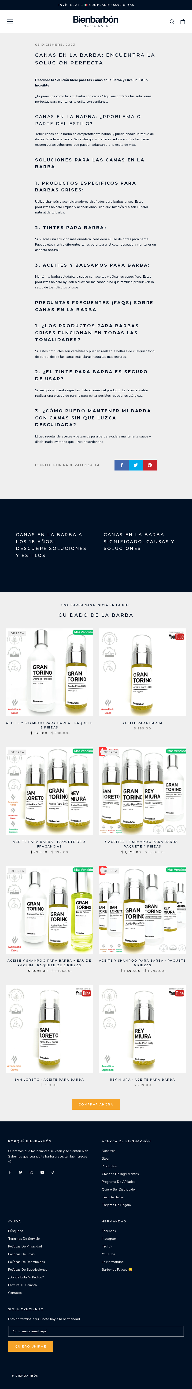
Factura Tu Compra (22, 1285)
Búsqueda (15, 1231)
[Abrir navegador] (10, 21)
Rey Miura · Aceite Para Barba (142, 1079)
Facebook (109, 1231)
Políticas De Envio (21, 1254)
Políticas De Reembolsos (26, 1262)
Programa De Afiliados (118, 1182)
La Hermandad (113, 1262)
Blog (105, 1158)
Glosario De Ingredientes (120, 1174)
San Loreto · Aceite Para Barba (49, 1079)
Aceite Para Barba (142, 723)
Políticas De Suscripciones (27, 1269)
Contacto (15, 1293)
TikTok (107, 1246)
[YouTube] (42, 1172)
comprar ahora (96, 1104)
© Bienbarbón (25, 1375)
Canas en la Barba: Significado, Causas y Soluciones (139, 541)
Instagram (109, 1238)
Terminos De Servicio (24, 1238)
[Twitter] (20, 1172)
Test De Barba (113, 1197)
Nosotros (108, 1151)
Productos (109, 1166)
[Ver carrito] (183, 21)
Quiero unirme (30, 1346)
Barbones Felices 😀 (117, 1269)
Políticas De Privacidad (25, 1246)
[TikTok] (53, 1172)
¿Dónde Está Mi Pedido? (26, 1277)
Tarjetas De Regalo (116, 1205)
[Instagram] (31, 1172)
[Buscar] (172, 21)
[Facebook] (9, 1172)
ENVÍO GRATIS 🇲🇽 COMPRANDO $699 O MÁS (96, 5)
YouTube (108, 1254)
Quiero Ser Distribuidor (119, 1189)
